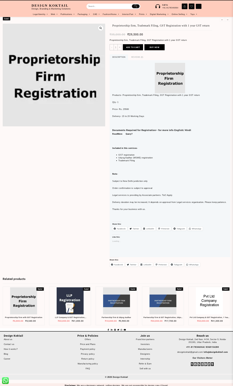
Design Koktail (50, 5)
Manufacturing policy (88, 363)
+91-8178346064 (170, 8)
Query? (129, 134)
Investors (145, 344)
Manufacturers (145, 349)
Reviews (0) (137, 57)
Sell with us (145, 368)
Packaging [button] (83, 14)
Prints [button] (142, 14)
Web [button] (53, 14)
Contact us (9, 344)
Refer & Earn (145, 363)
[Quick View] (23, 322)
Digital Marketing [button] (158, 14)
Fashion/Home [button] (110, 14)
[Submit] (136, 6)
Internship (145, 359)
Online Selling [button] (178, 14)
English (178, 130)
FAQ (88, 368)
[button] (54, 75)
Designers (145, 354)
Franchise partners (145, 339)
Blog (6, 354)
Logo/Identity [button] (39, 14)
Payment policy (87, 349)
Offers (88, 339)
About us (8, 339)
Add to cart (133, 47)
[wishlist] (28, 322)
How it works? (11, 349)
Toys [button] (192, 14)
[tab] (119, 57)
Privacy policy (88, 354)
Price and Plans (88, 344)
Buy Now (154, 47)
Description (118, 57)
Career (7, 359)
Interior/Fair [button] (127, 14)
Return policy (87, 359)
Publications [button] (66, 14)
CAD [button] (95, 14)
